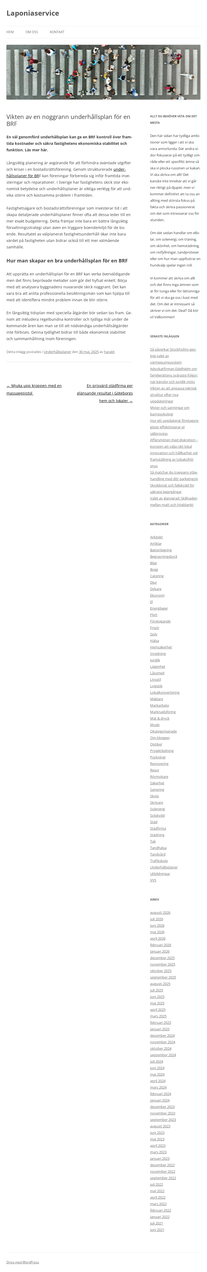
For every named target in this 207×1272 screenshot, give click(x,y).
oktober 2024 (160, 1048)
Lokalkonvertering (165, 692)
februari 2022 (160, 1210)
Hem (10, 32)
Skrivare (156, 802)
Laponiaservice (32, 13)
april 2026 (157, 938)
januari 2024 (160, 1100)
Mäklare (156, 698)
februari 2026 (160, 944)
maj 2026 (157, 931)
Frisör (154, 627)
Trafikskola (159, 860)
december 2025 (162, 957)
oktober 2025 (160, 970)
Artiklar (156, 543)
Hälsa (154, 640)
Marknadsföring (163, 711)
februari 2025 (160, 1022)
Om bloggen (160, 737)
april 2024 (157, 1080)
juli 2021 (156, 1223)
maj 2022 (157, 1190)
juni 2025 (157, 996)
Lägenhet (157, 666)
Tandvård (157, 854)
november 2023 (162, 1113)
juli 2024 (156, 1061)
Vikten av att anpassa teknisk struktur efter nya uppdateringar (173, 395)
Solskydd (157, 815)
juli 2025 (156, 990)
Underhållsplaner (57, 351)
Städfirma (158, 828)
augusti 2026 (160, 912)
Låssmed (157, 673)
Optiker (156, 744)
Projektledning (162, 750)
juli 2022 (156, 1184)
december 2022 (162, 1164)
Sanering (157, 789)
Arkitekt (156, 537)
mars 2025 (158, 1016)
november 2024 (162, 1042)
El (151, 601)
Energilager (159, 608)
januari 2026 (160, 951)
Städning (157, 834)
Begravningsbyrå (163, 556)
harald (109, 351)
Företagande (160, 621)
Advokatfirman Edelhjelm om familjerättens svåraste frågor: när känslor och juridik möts (174, 375)
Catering (157, 575)
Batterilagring (161, 550)
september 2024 (163, 1054)
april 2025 (157, 1009)
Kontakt (57, 32)
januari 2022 (160, 1216)
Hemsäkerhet (161, 647)
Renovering (159, 763)
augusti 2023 (160, 1126)
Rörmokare (159, 776)
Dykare (155, 588)
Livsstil (155, 679)
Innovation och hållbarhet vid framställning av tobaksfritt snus (174, 459)
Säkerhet (157, 783)
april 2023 (157, 1145)
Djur (153, 582)
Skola (154, 796)
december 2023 (162, 1106)
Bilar (153, 562)
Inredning (158, 653)
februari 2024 (160, 1093)
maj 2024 (157, 1074)
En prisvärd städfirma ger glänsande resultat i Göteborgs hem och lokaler (105, 393)
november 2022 (162, 1171)
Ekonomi (157, 595)
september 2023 (163, 1119)
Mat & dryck (160, 718)
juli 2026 (156, 919)
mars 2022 (158, 1203)
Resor (154, 770)
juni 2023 (157, 1132)
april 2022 (157, 1197)
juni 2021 (157, 1229)
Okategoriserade (163, 731)
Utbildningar (160, 873)
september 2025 (163, 977)
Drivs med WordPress (22, 1262)
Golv (153, 634)
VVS (153, 880)
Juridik (155, 660)
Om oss (32, 32)
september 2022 (163, 1177)
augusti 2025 (160, 983)
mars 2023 (158, 1152)
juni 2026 (157, 925)
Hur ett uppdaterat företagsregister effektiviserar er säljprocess (174, 427)
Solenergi (157, 808)
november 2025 (162, 964)
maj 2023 (157, 1139)
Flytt (153, 614)
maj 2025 (157, 1003)
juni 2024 (157, 1067)
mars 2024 (158, 1087)
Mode (155, 724)
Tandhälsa (158, 847)
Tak (153, 841)
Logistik (156, 685)
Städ (153, 821)
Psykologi (157, 757)
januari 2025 (160, 1029)
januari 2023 (160, 1158)
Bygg (154, 569)
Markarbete (159, 705)
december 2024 (162, 1035)
